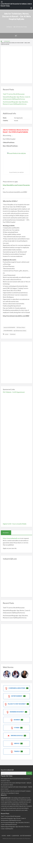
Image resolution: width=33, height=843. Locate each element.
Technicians (12, 334)
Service (16, 743)
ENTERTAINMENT (25, 835)
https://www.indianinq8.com (11, 538)
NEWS (8, 835)
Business (17, 719)
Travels (17, 751)
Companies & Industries (16, 688)
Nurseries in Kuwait (17, 712)
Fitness (16, 727)
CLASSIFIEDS (15, 835)
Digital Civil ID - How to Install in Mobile (14, 524)
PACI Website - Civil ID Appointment (14, 392)
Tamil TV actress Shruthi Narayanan (14, 94)
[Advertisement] (16, 64)
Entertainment (16, 696)
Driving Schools (17, 735)
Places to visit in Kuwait (17, 704)
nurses (6, 334)
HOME (4, 835)
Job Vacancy (9, 26)
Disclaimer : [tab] (6, 532)
